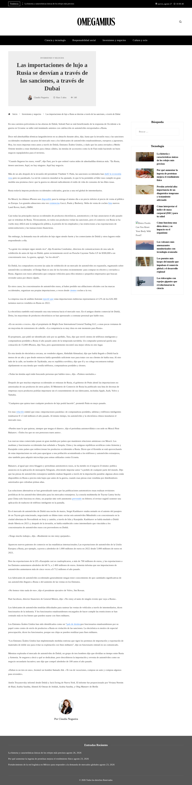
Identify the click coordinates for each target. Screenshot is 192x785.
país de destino (74, 624)
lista (110, 203)
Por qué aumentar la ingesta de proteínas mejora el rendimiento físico (40, 759)
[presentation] (22, 3)
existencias (55, 203)
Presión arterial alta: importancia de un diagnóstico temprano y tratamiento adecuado (168, 193)
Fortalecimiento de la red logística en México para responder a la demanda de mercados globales (53, 764)
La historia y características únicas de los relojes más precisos (49, 4)
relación (20, 412)
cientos (73, 290)
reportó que (48, 299)
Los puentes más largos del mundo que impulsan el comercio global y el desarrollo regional (168, 265)
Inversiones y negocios (52, 58)
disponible (46, 199)
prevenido (77, 498)
